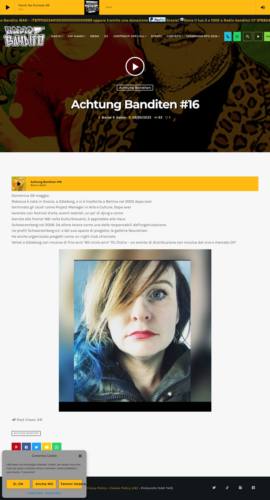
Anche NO (44, 484)
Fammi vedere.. (71, 484)
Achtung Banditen (135, 88)
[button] (80, 456)
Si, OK (18, 484)
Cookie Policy (35, 492)
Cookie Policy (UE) (124, 488)
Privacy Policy (53, 492)
